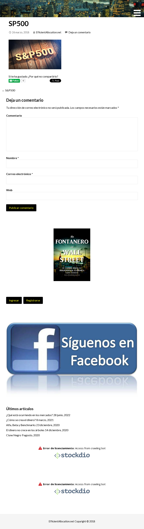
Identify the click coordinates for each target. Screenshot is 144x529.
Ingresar (14, 300)
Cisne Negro (13, 435)
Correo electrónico (19, 174)
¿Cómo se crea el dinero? (21, 420)
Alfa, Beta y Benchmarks (21, 425)
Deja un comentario (80, 32)
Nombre (12, 158)
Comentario (14, 115)
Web (9, 190)
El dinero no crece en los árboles (25, 430)
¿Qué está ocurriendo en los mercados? (29, 415)
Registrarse (33, 300)
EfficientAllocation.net (48, 32)
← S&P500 (8, 90)
